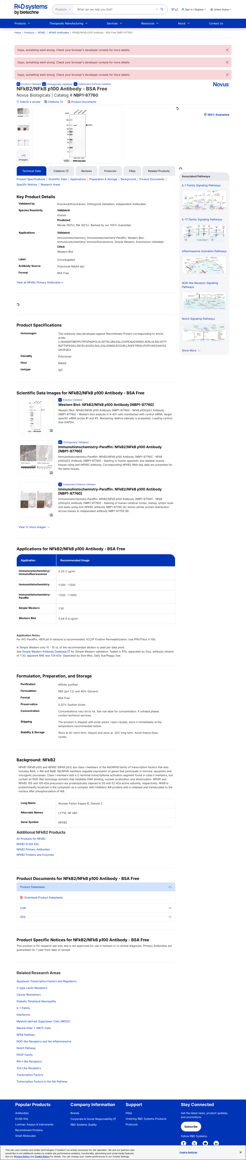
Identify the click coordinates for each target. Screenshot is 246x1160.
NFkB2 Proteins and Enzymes (35, 854)
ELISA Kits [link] (21, 1118)
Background (128, 179)
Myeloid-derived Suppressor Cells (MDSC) (43, 1021)
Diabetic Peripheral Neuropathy (36, 1001)
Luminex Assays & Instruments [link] (34, 1124)
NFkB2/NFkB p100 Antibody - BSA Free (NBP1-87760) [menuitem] (102, 32)
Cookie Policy (42, 1156)
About (181, 23)
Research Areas (50, 184)
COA (23, 908)
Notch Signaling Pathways (198, 318)
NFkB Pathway (26, 1034)
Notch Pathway (26, 1048)
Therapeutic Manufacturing (66, 23)
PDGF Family (25, 1054)
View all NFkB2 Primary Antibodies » (40, 282)
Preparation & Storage (103, 179)
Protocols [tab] (110, 171)
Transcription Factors (30, 1074)
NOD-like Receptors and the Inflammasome (44, 1041)
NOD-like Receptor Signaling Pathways (200, 285)
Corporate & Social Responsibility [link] (91, 1119)
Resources (147, 23)
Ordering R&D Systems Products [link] (146, 1118)
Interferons (23, 1014)
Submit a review (29, 101)
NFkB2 (41, 32)
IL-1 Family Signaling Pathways (201, 185)
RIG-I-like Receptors (29, 1061)
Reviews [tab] (86, 171)
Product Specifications (31, 179)
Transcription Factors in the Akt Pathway (42, 1081)
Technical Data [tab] (31, 171)
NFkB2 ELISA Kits (28, 844)
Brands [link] (74, 1113)
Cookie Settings (188, 1152)
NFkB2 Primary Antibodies (33, 849)
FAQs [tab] (132, 171)
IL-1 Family (23, 1008)
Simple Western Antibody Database (44, 651)
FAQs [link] (129, 1113)
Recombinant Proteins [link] (29, 1130)
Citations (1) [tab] (61, 171)
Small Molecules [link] (25, 1135)
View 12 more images (33, 527)
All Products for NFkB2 (31, 838)
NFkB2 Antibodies (59, 32)
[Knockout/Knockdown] (29, 84)
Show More (189, 350)
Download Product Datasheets (43, 897)
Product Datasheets (32, 887)
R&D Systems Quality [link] (83, 1124)
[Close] (227, 50)
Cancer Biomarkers (29, 994)
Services (112, 23)
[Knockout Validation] (70, 400)
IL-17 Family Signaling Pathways (202, 219)
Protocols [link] (132, 1124)
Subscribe (191, 1126)
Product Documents (83, 101)
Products (20, 23)
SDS (22, 917)
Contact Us (216, 23)
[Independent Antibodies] (92, 84)
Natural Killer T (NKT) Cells (34, 1028)
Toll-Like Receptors (29, 1068)
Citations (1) (55, 101)
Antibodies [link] (22, 1113)
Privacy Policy (22, 1156)
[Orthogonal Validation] (57, 84)
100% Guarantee (218, 114)
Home (18, 32)
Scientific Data (58, 179)
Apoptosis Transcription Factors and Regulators (46, 981)
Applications (78, 179)
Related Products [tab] (159, 171)
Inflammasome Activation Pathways (204, 251)
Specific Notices (27, 184)
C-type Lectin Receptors (32, 988)
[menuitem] (18, 32)
